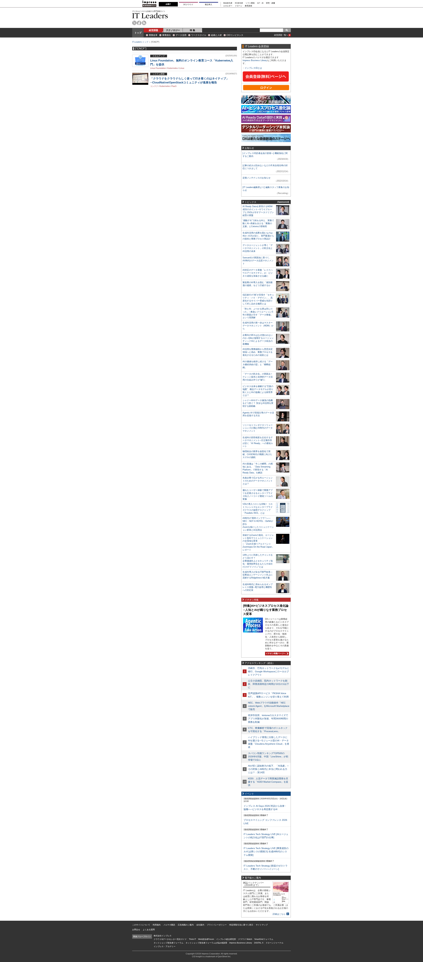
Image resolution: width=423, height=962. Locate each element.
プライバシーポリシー (217, 925)
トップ (138, 32)
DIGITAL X (258, 943)
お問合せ (136, 929)
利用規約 (157, 925)
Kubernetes (172, 68)
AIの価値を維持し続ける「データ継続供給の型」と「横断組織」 (258, 364)
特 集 (192, 30)
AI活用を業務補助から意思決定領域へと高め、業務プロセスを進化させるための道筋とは (258, 352)
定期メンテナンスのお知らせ (256, 178)
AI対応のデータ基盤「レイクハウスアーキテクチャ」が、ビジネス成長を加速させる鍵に (258, 273)
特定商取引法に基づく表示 (241, 925)
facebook (139, 23)
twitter (134, 23)
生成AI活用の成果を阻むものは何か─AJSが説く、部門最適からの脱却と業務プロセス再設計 (258, 236)
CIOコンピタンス (235, 35)
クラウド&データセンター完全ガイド (170, 939)
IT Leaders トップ (140, 42)
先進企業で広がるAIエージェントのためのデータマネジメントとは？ (258, 481)
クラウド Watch (245, 939)
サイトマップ (262, 925)
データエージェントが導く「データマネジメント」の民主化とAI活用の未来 (258, 248)
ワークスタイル (198, 35)
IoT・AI (260, 3)
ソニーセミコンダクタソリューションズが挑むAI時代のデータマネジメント (258, 428)
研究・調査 (270, 3)
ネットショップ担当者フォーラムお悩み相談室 (206, 943)
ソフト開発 (250, 3)
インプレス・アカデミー (164, 946)
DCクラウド (188, 4)
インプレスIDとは (253, 68)
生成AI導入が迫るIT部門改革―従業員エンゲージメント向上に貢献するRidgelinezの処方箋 (258, 575)
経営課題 (153, 30)
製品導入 (208, 4)
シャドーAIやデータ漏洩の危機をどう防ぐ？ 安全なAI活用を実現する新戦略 (258, 403)
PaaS (174, 86)
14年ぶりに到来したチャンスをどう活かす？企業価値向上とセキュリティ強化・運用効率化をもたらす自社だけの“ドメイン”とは (258, 561)
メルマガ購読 (169, 925)
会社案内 (200, 925)
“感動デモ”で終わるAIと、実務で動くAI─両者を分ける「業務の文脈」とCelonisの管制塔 (258, 223)
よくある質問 (149, 929)
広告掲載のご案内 (186, 925)
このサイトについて (141, 925)
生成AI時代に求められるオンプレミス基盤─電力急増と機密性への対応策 (258, 587)
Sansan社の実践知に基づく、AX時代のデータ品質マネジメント (258, 260)
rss (144, 23)
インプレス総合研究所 (226, 939)
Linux (181, 68)
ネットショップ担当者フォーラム (168, 943)
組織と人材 (216, 35)
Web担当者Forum (206, 939)
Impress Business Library (255, 60)
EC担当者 (239, 3)
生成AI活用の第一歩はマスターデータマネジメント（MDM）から (258, 325)
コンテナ (154, 86)
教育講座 (248, 6)
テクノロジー (173, 30)
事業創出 (166, 35)
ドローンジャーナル (274, 943)
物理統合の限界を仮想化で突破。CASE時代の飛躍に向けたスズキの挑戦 (257, 454)
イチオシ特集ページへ (275, 653)
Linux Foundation (158, 68)
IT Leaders (150, 15)
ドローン (238, 6)
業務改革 (153, 35)
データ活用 (181, 35)
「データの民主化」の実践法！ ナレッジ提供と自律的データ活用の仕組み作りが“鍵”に (258, 377)
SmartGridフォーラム (263, 939)
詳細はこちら (279, 914)
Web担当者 (227, 3)
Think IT (192, 939)
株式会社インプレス (163, 936)
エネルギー (227, 6)
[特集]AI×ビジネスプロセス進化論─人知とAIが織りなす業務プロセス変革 (265, 609)
